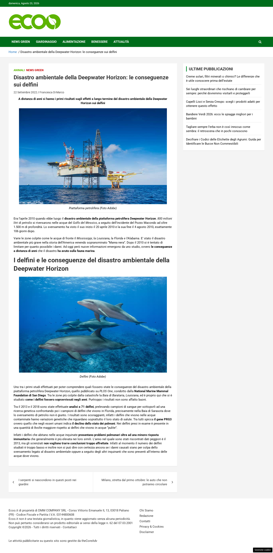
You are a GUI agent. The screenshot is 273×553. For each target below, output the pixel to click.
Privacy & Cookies (151, 526)
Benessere (99, 42)
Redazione (146, 516)
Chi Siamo (146, 510)
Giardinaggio (46, 42)
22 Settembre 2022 (25, 92)
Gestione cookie (263, 550)
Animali (19, 70)
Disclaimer (146, 532)
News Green (21, 42)
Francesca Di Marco (52, 92)
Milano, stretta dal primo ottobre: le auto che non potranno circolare (134, 482)
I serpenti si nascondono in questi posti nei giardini (47, 482)
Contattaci (70, 527)
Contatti (144, 521)
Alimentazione (74, 42)
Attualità (121, 42)
